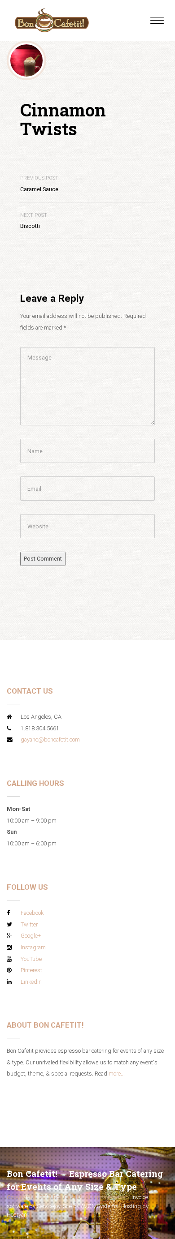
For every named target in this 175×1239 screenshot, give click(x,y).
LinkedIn (31, 981)
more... (117, 1073)
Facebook (32, 912)
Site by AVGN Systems (90, 1206)
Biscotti (33, 221)
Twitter (29, 924)
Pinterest (31, 970)
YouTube (31, 959)
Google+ (31, 935)
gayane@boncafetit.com (50, 739)
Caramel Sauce (39, 184)
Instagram (33, 947)
